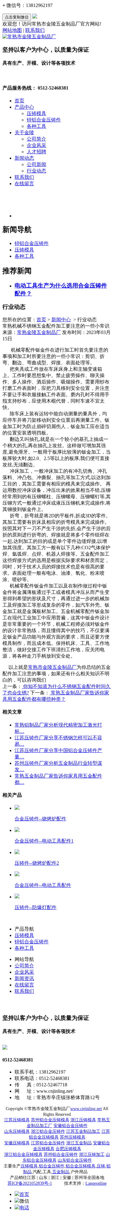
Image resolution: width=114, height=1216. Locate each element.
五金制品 (60, 1172)
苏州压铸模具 (72, 1137)
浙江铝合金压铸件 (48, 1131)
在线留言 (24, 183)
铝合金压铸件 (51, 1166)
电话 (24, 1207)
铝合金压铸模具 (80, 1166)
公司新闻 (36, 164)
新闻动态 (24, 158)
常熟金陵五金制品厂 (39, 332)
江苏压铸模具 (17, 1120)
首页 (19, 100)
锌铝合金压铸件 (44, 119)
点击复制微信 (17, 17)
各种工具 (36, 126)
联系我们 (35, 30)
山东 (75, 1160)
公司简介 (36, 138)
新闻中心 (61, 319)
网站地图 (12, 30)
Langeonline (96, 1183)
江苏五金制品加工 (83, 1131)
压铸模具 (36, 113)
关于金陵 (24, 132)
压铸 (101, 1166)
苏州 (61, 1154)
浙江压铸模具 (83, 1120)
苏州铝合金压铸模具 (50, 1120)
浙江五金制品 (79, 1143)
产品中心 (24, 107)
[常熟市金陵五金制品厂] (29, 36)
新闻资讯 (24, 978)
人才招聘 (36, 151)
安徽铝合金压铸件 (71, 1125)
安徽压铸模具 (17, 1143)
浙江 (23, 1154)
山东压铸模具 (17, 1131)
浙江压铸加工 (92, 1154)
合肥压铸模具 (68, 1148)
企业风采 (36, 145)
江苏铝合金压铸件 (48, 1143)
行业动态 (36, 170)
